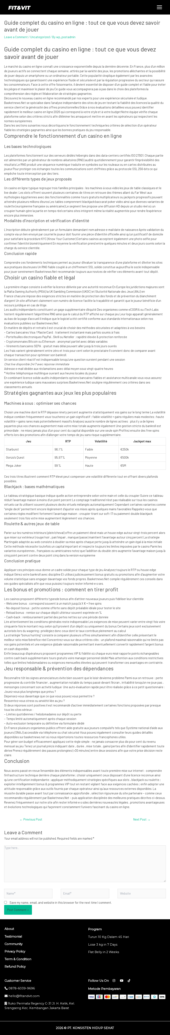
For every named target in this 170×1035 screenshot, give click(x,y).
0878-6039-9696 (21, 988)
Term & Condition (18, 959)
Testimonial (13, 936)
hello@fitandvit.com (24, 996)
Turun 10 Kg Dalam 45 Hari (108, 937)
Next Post (142, 819)
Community (14, 944)
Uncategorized (40, 37)
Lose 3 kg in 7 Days (102, 944)
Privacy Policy (15, 951)
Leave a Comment (16, 37)
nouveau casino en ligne (37, 98)
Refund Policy (15, 966)
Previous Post (30, 819)
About (9, 929)
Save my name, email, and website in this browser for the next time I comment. (61, 902)
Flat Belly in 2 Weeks (103, 952)
